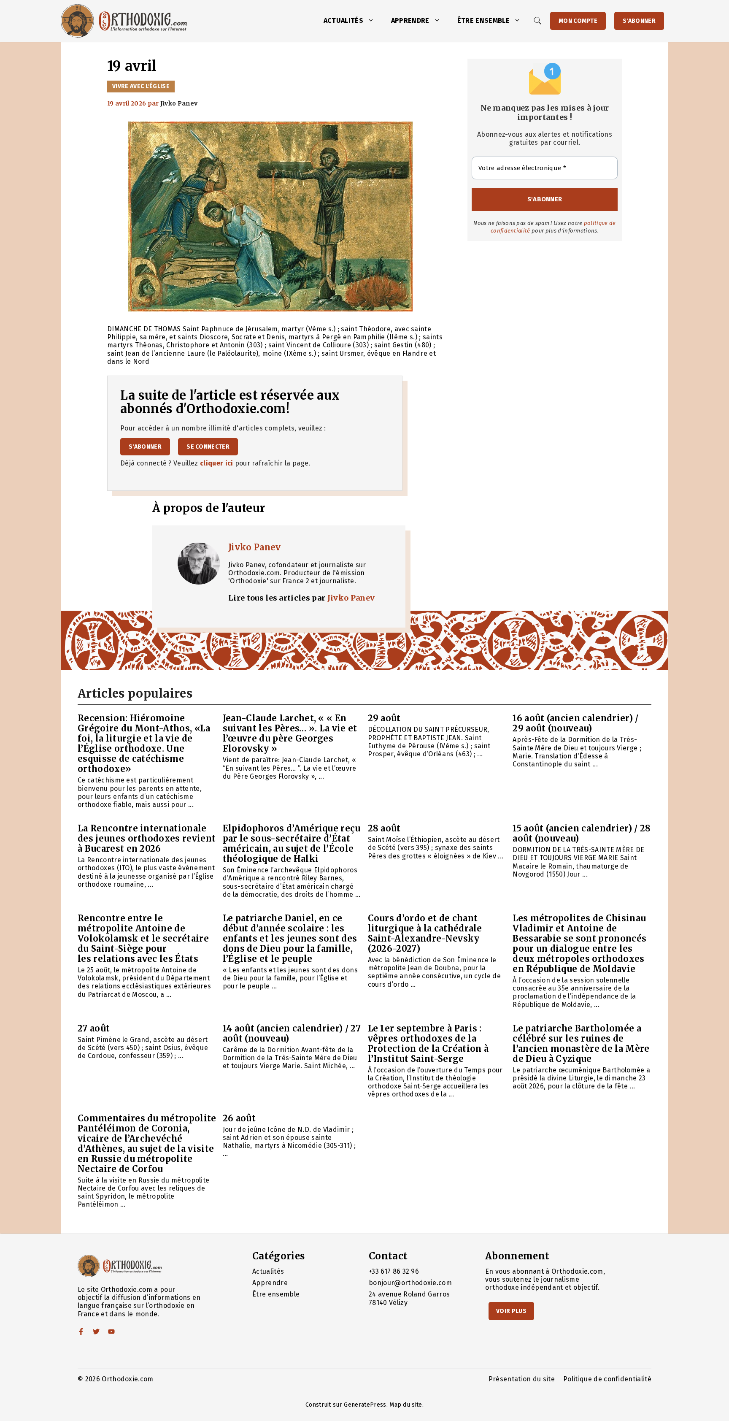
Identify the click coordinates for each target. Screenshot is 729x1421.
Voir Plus (511, 1311)
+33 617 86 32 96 (394, 1271)
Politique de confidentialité (607, 1379)
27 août (94, 1028)
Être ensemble (483, 20)
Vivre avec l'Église (141, 86)
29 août (384, 718)
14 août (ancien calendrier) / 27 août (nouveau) (292, 1033)
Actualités (343, 20)
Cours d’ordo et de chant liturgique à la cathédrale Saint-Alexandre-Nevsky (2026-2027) (425, 933)
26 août (239, 1118)
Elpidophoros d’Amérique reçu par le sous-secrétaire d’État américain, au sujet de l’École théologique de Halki (292, 843)
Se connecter (208, 446)
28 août (384, 828)
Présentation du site (522, 1379)
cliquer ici (216, 463)
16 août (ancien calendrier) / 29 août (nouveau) (575, 723)
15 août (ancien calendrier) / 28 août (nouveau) (582, 833)
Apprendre (410, 20)
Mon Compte (578, 20)
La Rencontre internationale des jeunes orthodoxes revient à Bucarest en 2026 (147, 838)
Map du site (405, 1404)
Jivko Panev (254, 547)
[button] (373, 20)
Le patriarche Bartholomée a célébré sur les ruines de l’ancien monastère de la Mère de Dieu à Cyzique (581, 1043)
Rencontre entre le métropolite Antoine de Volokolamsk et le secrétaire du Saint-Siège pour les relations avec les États (143, 938)
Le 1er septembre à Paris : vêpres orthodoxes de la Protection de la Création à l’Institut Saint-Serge (428, 1043)
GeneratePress (365, 1404)
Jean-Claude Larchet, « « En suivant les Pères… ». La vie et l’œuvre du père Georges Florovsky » (290, 733)
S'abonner (639, 20)
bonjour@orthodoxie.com (410, 1283)
